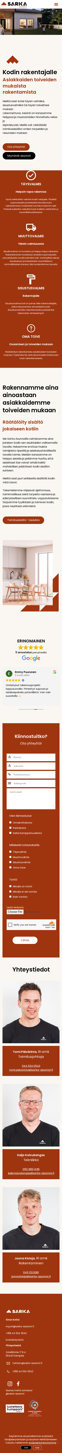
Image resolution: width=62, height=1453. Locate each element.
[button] (55, 4)
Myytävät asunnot (19, 156)
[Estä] (58, 1442)
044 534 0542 (31, 1066)
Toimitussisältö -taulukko (23, 520)
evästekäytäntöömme (42, 1442)
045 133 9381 (31, 1272)
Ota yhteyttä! (16, 147)
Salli (26, 1448)
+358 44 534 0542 (16, 1333)
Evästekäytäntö (15, 1339)
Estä (37, 1448)
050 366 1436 (31, 1169)
